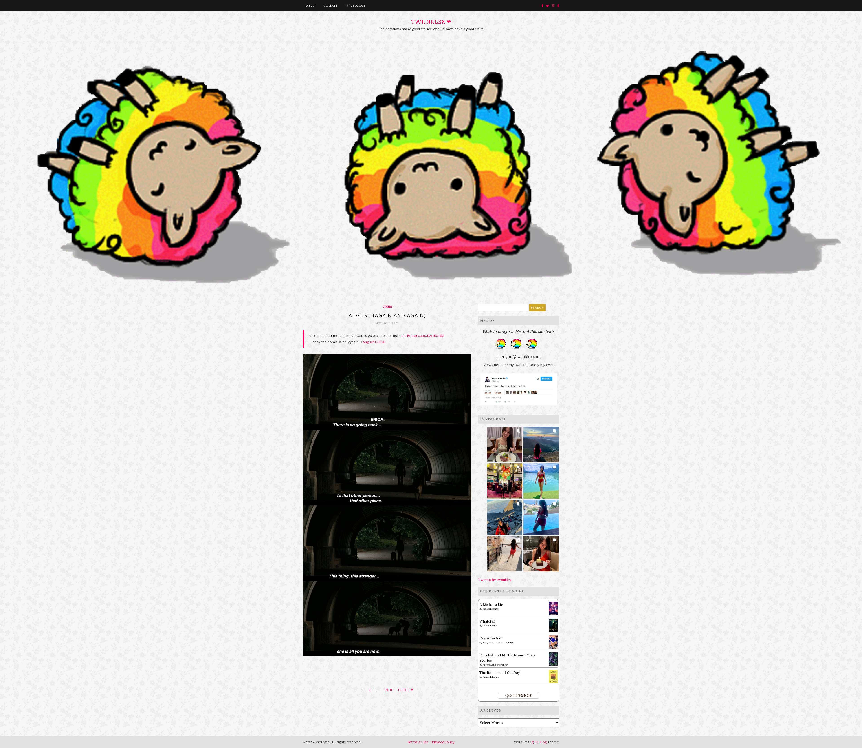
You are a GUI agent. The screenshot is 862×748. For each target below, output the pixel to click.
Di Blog (540, 742)
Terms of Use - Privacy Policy (431, 742)
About (311, 5)
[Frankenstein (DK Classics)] (553, 641)
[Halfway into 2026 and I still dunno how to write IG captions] (505, 480)
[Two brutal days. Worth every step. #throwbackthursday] (505, 516)
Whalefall (487, 621)
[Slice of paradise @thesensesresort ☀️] (505, 552)
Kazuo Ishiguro (491, 676)
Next (404, 690)
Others (387, 306)
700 (389, 690)
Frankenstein (490, 638)
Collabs (331, 5)
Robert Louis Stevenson (495, 664)
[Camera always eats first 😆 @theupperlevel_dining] (505, 443)
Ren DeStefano (491, 608)
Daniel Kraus (490, 625)
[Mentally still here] (541, 516)
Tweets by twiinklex (495, 579)
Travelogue (355, 5)
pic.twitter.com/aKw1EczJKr (422, 335)
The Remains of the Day (499, 672)
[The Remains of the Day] (553, 676)
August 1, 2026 (374, 342)
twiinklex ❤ (431, 22)
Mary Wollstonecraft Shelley (498, 642)
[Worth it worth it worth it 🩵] (541, 480)
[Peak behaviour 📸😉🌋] (541, 443)
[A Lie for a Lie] (553, 608)
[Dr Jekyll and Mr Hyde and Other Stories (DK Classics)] (553, 658)
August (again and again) (387, 315)
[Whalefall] (553, 624)
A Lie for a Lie (491, 604)
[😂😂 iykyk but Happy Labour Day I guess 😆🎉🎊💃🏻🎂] (541, 552)
